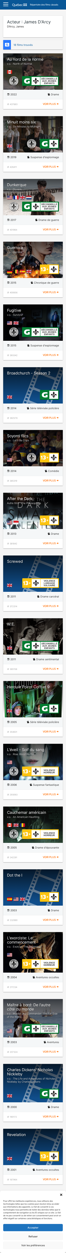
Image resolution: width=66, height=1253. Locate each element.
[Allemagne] (10, 271)
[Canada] (10, 72)
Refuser (33, 1236)
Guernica (15, 249)
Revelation (16, 1134)
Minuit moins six (24, 124)
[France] (16, 197)
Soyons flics (18, 438)
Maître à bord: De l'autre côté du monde (32, 1010)
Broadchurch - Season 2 (28, 373)
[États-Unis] (10, 197)
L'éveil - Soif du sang (25, 751)
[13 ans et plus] (44, 269)
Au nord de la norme (25, 61)
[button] (61, 1194)
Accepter (33, 1227)
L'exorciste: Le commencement (23, 942)
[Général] (27, 80)
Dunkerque (16, 186)
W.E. (11, 624)
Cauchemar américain (26, 814)
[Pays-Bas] (29, 197)
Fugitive (15, 312)
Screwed (15, 561)
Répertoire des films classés (44, 5)
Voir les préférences (33, 1245)
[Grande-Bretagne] (10, 146)
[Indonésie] (16, 522)
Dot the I (14, 875)
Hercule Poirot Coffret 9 (28, 687)
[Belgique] (16, 271)
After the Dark (24, 500)
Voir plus (49, 104)
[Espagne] (23, 271)
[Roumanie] (23, 825)
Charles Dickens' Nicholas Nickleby (31, 1075)
